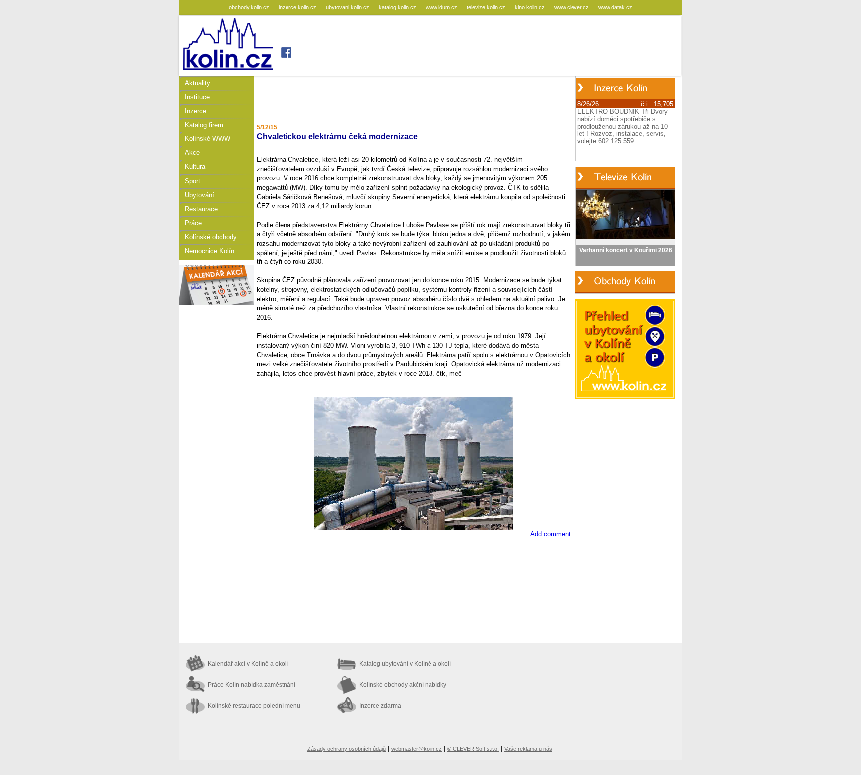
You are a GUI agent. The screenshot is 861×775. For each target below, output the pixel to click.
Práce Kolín (251, 684)
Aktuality (197, 83)
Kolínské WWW (207, 138)
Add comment (550, 534)
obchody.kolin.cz (250, 7)
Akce (192, 152)
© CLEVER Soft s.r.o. (473, 749)
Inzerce (195, 111)
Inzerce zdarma (380, 705)
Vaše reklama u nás (528, 749)
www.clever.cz (572, 7)
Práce (193, 223)
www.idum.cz (442, 7)
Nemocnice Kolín (209, 251)
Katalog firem (204, 125)
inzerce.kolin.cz (298, 7)
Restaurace (201, 209)
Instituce (197, 97)
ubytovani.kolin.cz (348, 7)
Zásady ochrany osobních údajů (346, 749)
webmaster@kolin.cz (416, 749)
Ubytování (199, 195)
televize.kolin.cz (487, 7)
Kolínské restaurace (254, 705)
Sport (192, 181)
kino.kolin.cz (530, 7)
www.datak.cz (615, 7)
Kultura (195, 166)
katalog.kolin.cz (398, 7)
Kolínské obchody (211, 237)
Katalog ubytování (405, 663)
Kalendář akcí (248, 663)
